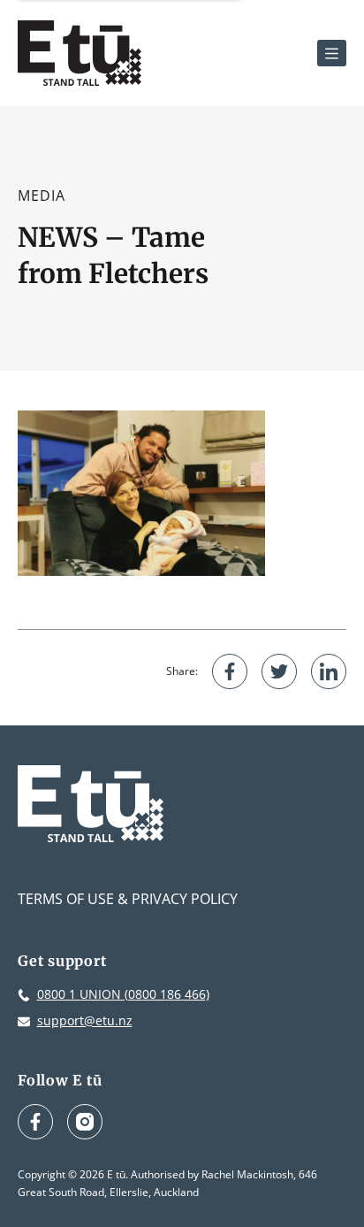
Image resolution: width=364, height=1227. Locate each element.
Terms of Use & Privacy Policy (128, 899)
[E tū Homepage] (79, 53)
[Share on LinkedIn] (328, 671)
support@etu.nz (85, 1020)
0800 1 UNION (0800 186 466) (123, 993)
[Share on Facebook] (229, 671)
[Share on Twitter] (279, 671)
